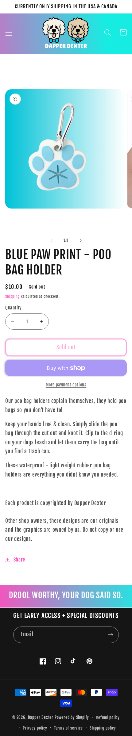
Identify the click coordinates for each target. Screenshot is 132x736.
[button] (9, 32)
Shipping (12, 296)
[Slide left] (51, 240)
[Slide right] (80, 240)
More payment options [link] (66, 384)
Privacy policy (35, 728)
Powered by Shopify (72, 717)
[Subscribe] (110, 635)
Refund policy (107, 717)
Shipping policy (103, 728)
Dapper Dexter (40, 717)
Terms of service (68, 728)
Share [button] (19, 560)
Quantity (13, 308)
